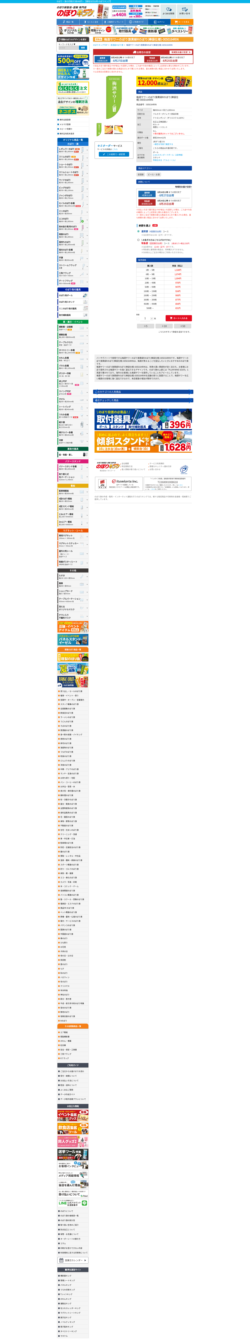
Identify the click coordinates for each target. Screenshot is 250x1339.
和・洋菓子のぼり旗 (68, 799)
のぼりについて (66, 1211)
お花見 (63, 947)
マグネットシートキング (70, 1312)
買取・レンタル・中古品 (70, 856)
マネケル (64, 1336)
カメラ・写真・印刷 (68, 882)
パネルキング (65, 1285)
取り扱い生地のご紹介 (69, 1224)
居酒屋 (141, 174)
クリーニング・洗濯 (68, 834)
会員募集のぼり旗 (67, 708)
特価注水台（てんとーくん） (165, 160)
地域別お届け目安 (179, 52)
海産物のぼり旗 (66, 747)
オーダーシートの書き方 (70, 1238)
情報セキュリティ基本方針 (160, 466)
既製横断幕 (65, 1036)
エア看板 (64, 1032)
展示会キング (65, 1317)
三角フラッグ (65, 1054)
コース (155, 231)
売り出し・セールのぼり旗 (71, 691)
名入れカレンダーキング (70, 1308)
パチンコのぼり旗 (67, 925)
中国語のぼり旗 (66, 934)
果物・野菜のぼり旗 (68, 821)
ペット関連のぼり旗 (68, 912)
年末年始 (64, 990)
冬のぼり (64, 981)
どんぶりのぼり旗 (67, 760)
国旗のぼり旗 (65, 929)
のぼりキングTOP (100, 45)
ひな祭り (64, 942)
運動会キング (65, 1303)
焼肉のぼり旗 (65, 738)
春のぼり (64, 938)
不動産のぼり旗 (66, 825)
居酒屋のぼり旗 (66, 730)
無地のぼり (65, 1012)
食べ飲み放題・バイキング (71, 734)
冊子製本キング (66, 1326)
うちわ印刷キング (67, 1289)
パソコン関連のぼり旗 (69, 894)
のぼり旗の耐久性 (67, 1220)
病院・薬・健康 (66, 873)
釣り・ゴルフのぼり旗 (69, 869)
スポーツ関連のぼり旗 (69, 864)
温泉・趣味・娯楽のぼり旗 (71, 860)
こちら (115, 149)
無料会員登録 (65, 119)
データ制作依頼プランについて (73, 1099)
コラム (63, 1243)
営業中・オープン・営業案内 (72, 699)
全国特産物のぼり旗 (68, 808)
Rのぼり (63, 1020)
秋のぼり (64, 973)
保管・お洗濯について (69, 1234)
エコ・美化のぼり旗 (68, 877)
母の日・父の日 (66, 955)
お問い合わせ (155, 469)
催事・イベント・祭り (69, 695)
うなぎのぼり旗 (66, 751)
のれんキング (65, 1299)
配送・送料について (68, 1085)
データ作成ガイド (67, 1094)
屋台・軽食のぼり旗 (68, 803)
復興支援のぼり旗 (67, 1016)
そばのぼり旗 (65, 726)
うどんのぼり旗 (66, 721)
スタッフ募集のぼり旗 (69, 704)
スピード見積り (66, 129)
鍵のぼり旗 (65, 851)
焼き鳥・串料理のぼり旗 (70, 790)
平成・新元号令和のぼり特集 (72, 1003)
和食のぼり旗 (65, 756)
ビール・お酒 (154, 174)
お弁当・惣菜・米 (67, 786)
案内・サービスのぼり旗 (70, 921)
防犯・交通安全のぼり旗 (70, 847)
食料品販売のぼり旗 (68, 812)
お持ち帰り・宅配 (67, 778)
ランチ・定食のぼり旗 (69, 773)
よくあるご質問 (66, 1089)
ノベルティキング (67, 1322)
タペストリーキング (68, 1331)
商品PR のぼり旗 (67, 908)
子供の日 (64, 951)
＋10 (164, 326)
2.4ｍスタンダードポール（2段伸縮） (168, 154)
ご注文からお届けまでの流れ (72, 1071)
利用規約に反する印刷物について (74, 1252)
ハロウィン (65, 977)
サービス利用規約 (157, 463)
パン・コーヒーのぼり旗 (70, 782)
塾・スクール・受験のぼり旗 (72, 899)
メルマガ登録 (65, 124)
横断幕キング (65, 1275)
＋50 (182, 326)
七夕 (62, 968)
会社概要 (125, 463)
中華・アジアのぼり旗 (69, 769)
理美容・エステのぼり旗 (70, 903)
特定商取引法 (127, 466)
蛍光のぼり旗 (65, 1007)
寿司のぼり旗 (65, 743)
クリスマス (65, 986)
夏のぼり (64, 964)
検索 (83, 47)
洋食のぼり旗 (65, 765)
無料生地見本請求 (67, 133)
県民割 (63, 960)
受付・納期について (68, 1075)
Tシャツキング (66, 1294)
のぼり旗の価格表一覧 (69, 1215)
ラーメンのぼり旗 (67, 717)
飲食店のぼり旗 (66, 712)
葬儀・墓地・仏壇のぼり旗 (71, 916)
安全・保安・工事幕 (68, 1049)
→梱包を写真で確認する (163, 144)
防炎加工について (67, 1229)
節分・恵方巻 (65, 999)
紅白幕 (63, 1045)
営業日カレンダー (74, 1260)
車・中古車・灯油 (67, 838)
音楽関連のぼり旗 (67, 890)
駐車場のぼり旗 (66, 842)
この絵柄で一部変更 (114, 154)
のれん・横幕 (65, 1041)
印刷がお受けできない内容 (71, 1248)
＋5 (146, 326)
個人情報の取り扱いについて (133, 469)
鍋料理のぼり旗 (66, 795)
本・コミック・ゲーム (69, 886)
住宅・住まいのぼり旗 (69, 830)
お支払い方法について (69, 1080)
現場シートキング (67, 1280)
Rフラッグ (64, 1058)
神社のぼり (65, 994)
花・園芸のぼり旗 (67, 817)
